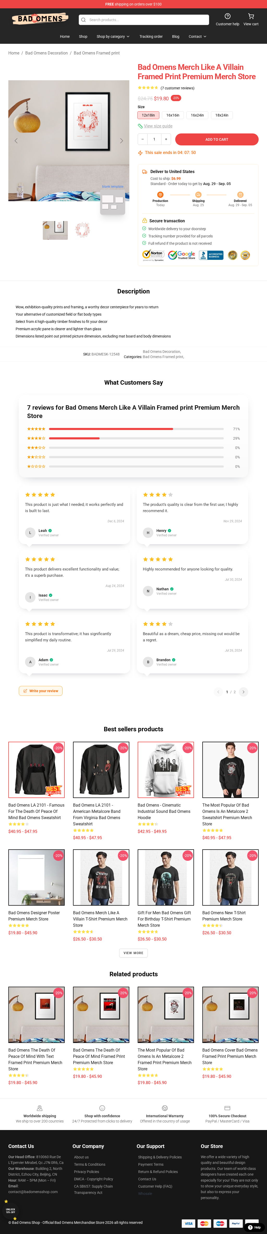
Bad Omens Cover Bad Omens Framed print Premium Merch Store (230, 1056)
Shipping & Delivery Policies (160, 1157)
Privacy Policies (86, 1172)
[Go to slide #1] (55, 230)
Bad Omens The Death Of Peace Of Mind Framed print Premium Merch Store (99, 1056)
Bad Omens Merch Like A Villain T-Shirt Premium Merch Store (100, 919)
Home (13, 53)
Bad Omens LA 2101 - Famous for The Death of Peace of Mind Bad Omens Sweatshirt (36, 811)
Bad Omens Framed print (97, 53)
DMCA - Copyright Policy (93, 1179)
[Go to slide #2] (82, 230)
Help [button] (257, 1227)
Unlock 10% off (10, 1211)
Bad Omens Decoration (46, 53)
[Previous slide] (16, 140)
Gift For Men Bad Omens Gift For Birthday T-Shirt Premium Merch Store (164, 919)
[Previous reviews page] (218, 692)
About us (81, 1157)
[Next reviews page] (243, 692)
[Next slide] (121, 140)
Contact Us (147, 1179)
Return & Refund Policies (158, 1172)
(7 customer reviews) (178, 88)
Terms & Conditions (89, 1164)
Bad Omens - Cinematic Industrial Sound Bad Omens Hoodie (164, 811)
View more (134, 953)
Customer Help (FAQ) (155, 1186)
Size (141, 107)
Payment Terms (150, 1164)
